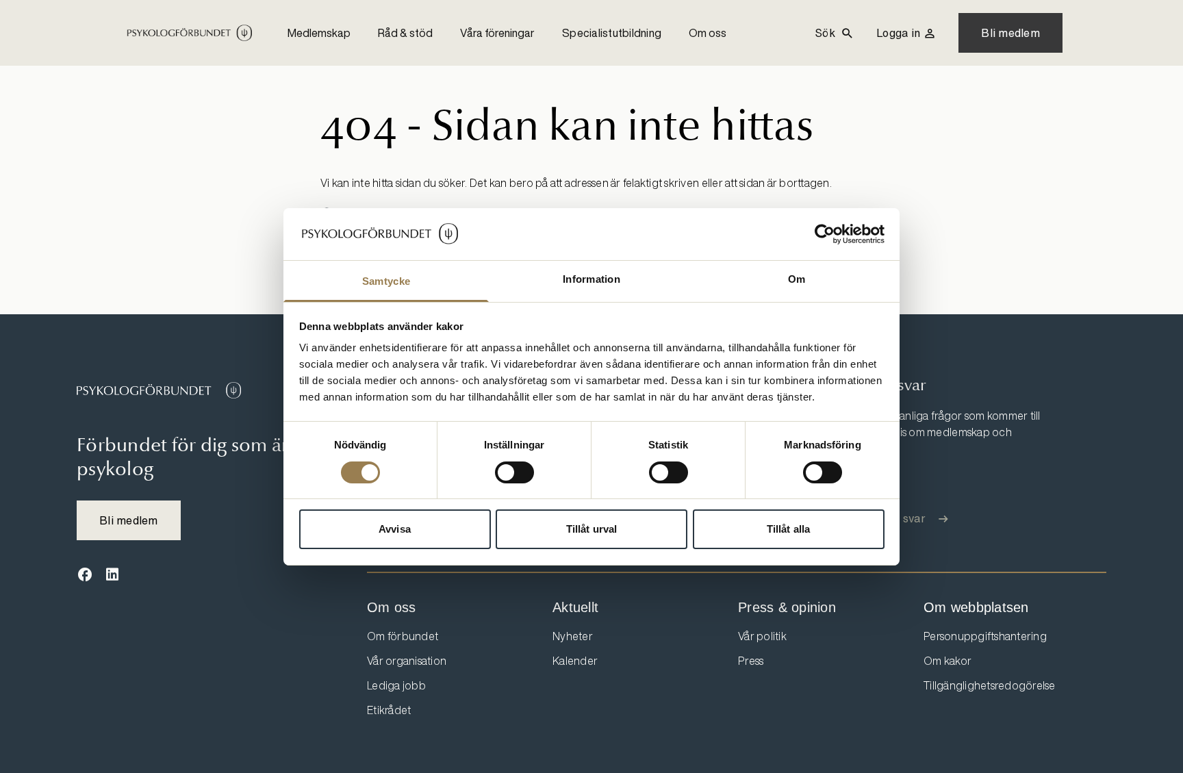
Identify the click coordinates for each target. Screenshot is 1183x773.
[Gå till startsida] (159, 390)
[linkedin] (112, 575)
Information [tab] (591, 279)
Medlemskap (319, 33)
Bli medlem (1010, 33)
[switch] (514, 472)
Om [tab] (797, 279)
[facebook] (85, 575)
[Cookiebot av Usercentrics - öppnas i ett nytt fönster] (825, 234)
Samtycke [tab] (386, 281)
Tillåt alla (788, 529)
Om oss (707, 33)
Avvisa (395, 529)
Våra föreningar (497, 33)
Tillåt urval (591, 529)
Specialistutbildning (611, 33)
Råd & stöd (405, 33)
